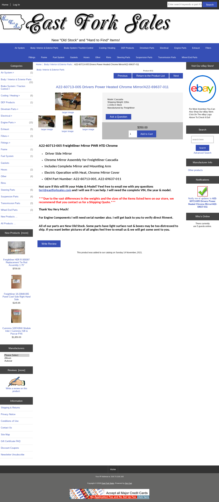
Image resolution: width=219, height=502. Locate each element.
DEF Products (127, 48)
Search (202, 129)
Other (97, 57)
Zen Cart (128, 483)
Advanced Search (202, 153)
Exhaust (196, 48)
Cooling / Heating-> (17, 95)
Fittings (32, 57)
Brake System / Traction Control (78, 48)
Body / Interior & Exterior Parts (58, 64)
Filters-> (17, 136)
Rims (108, 57)
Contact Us (6, 427)
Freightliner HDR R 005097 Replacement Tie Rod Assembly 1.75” (16, 262)
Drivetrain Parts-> (9, 109)
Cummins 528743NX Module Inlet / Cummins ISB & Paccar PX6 (16, 331)
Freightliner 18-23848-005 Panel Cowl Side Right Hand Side (16, 297)
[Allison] (16, 358)
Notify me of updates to (202, 202)
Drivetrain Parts (147, 48)
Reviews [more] (16, 370)
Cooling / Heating (107, 48)
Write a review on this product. (16, 389)
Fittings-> (5, 142)
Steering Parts (123, 57)
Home (5, 4)
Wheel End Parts (189, 57)
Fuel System (58, 57)
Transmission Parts (167, 57)
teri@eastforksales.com (55, 190)
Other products (195, 170)
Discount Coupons (10, 448)
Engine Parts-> (17, 122)
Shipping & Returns (10, 407)
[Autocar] (16, 361)
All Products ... (8, 223)
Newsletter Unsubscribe (12, 454)
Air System (20, 48)
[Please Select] (16, 355)
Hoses (86, 57)
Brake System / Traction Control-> (13, 87)
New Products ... (9, 216)
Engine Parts (180, 48)
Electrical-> (6, 116)
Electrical (164, 48)
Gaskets (74, 57)
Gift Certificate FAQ (10, 441)
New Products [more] (16, 232)
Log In (16, 4)
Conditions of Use (9, 421)
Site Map (5, 434)
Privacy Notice (8, 414)
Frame (44, 57)
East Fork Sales (108, 483)
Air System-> (17, 72)
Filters (208, 48)
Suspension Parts (144, 57)
